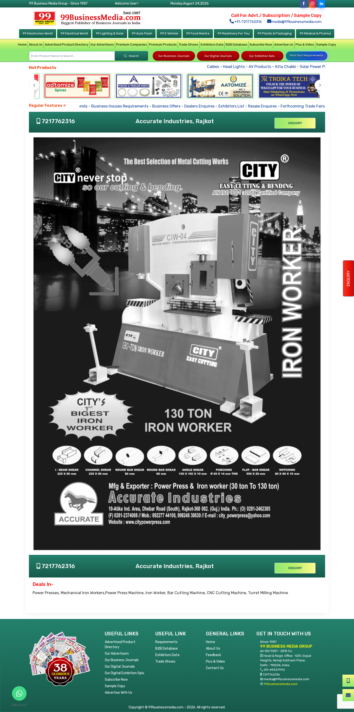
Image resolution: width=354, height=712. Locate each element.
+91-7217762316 (247, 22)
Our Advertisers (102, 44)
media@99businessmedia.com (296, 22)
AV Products (239, 66)
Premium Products (163, 44)
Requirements (166, 642)
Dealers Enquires (184, 106)
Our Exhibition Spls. (262, 56)
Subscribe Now (260, 44)
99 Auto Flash (142, 33)
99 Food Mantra (198, 33)
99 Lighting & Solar (110, 33)
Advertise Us (283, 44)
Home (22, 44)
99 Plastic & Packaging (274, 33)
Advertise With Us (118, 693)
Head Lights (213, 66)
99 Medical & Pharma (315, 33)
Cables (192, 66)
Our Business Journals (174, 56)
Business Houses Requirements (104, 106)
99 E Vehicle (169, 33)
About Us (36, 44)
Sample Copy (326, 44)
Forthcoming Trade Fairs (287, 106)
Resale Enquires (246, 106)
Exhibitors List (216, 106)
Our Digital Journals (218, 56)
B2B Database (236, 44)
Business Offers (151, 106)
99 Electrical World (74, 33)
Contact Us (215, 668)
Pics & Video (304, 44)
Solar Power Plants (296, 66)
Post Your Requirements (306, 55)
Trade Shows (188, 44)
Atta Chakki (265, 66)
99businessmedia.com (280, 684)
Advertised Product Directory (66, 44)
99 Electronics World (38, 33)
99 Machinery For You (233, 33)
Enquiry (348, 278)
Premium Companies (131, 44)
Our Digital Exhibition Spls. (125, 673)
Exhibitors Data (212, 44)
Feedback (213, 655)
